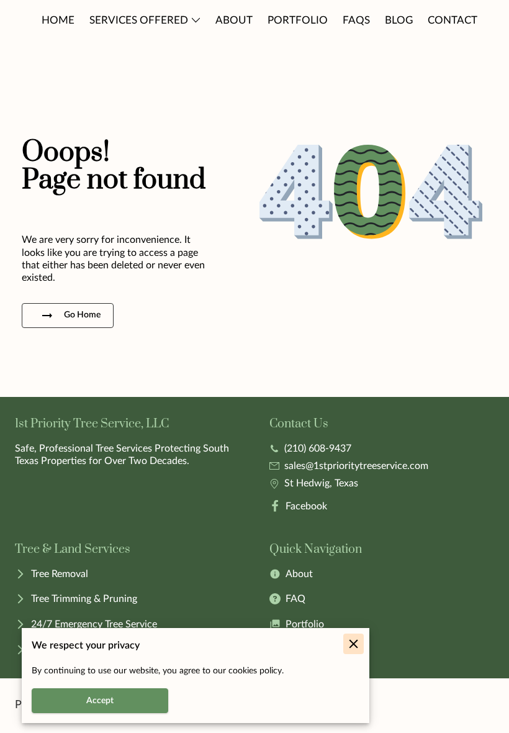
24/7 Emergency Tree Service (94, 624)
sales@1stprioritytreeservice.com (356, 466)
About (299, 574)
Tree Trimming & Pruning (84, 599)
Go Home (82, 315)
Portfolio (305, 624)
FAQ (295, 599)
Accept (100, 700)
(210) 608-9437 (317, 448)
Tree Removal (59, 574)
